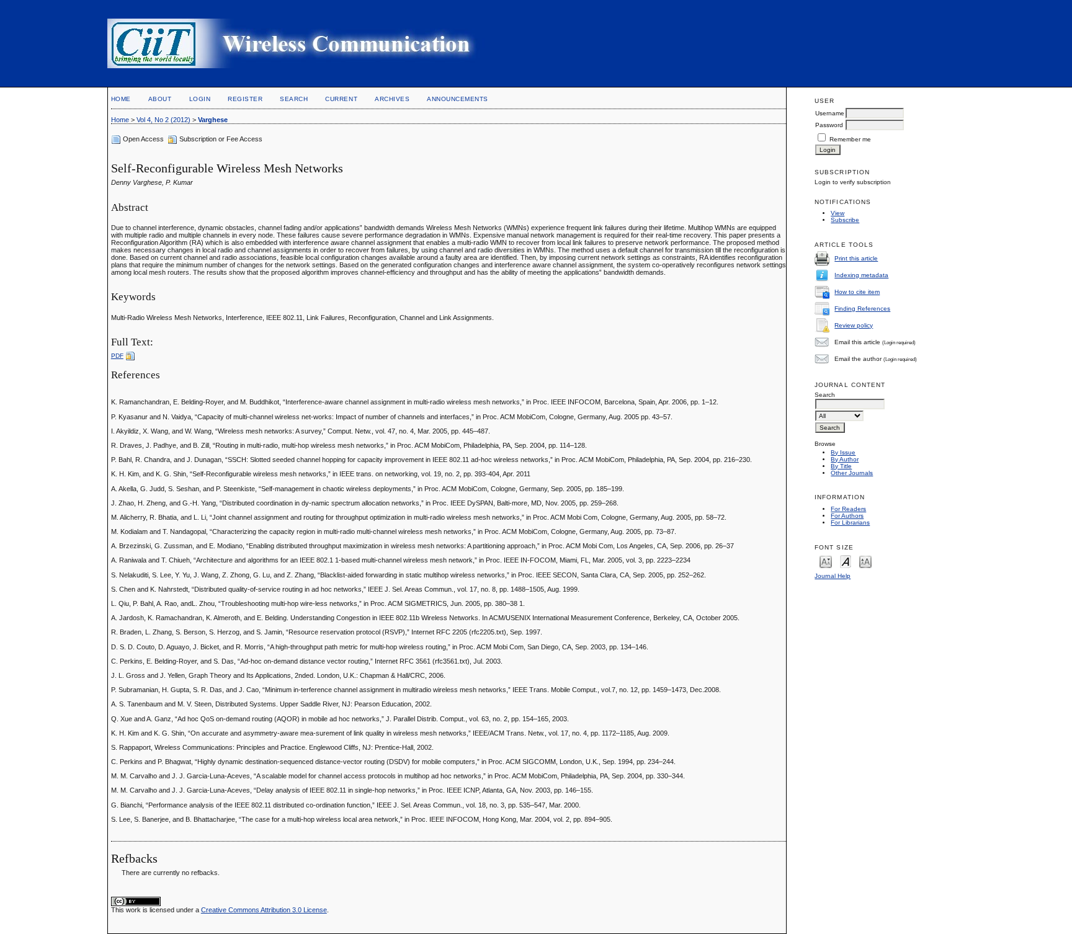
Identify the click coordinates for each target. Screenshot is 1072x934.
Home (121, 99)
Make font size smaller (826, 561)
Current (341, 99)
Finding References (862, 308)
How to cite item (857, 291)
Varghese (213, 119)
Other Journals (852, 472)
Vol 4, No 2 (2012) (163, 119)
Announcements (457, 99)
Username (829, 113)
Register (245, 99)
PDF (117, 355)
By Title (841, 466)
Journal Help (833, 575)
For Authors (847, 515)
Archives (392, 99)
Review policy (853, 325)
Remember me (850, 139)
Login (200, 99)
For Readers (848, 508)
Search (294, 99)
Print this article (856, 258)
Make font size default (845, 561)
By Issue (843, 452)
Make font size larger (865, 561)
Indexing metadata (861, 275)
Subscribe (845, 219)
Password (829, 125)
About (160, 99)
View (837, 213)
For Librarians (850, 522)
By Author (845, 459)
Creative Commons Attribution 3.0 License (264, 910)
